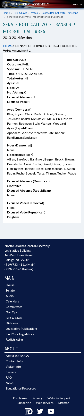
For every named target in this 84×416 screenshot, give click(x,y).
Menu (76, 4)
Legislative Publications (22, 328)
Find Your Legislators (20, 334)
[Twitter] (40, 411)
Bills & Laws (20, 12)
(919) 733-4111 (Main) (19, 264)
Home (6, 12)
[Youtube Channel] (51, 411)
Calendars (12, 301)
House (10, 285)
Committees (14, 306)
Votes (34, 12)
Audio (10, 296)
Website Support (58, 398)
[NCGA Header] (29, 4)
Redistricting (14, 339)
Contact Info (14, 361)
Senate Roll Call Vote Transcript (60, 12)
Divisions (12, 323)
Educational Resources (21, 388)
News (9, 383)
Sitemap (63, 403)
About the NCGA (17, 355)
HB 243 (8, 46)
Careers (11, 372)
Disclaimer (20, 398)
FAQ (9, 377)
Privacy (37, 398)
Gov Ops (12, 312)
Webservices (45, 403)
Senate (10, 290)
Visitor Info (13, 366)
